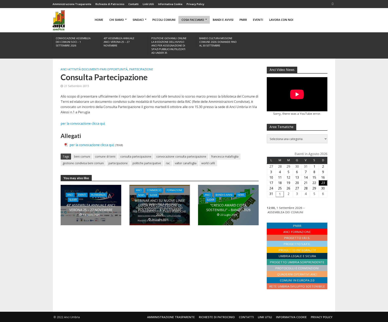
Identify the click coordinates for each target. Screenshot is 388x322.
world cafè (208, 163)
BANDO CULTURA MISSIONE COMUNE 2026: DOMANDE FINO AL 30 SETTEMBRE (218, 41)
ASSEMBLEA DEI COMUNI (285, 212)
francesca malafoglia (224, 156)
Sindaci (138, 20)
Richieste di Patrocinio (109, 4)
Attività (74, 69)
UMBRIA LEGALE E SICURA (297, 256)
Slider (73, 199)
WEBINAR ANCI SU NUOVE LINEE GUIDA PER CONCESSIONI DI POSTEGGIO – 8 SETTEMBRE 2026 (160, 207)
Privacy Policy (195, 4)
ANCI (64, 69)
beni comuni (82, 156)
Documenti (90, 69)
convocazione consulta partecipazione (181, 156)
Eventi (258, 20)
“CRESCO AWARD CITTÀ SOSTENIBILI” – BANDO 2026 (228, 207)
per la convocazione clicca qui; (83, 123)
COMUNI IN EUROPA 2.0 (297, 280)
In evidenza (98, 195)
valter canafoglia (185, 163)
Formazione (174, 190)
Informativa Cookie (170, 4)
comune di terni (105, 156)
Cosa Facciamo (192, 20)
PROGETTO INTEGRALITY (297, 250)
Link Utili (148, 4)
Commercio (154, 190)
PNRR (243, 20)
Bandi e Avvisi (223, 20)
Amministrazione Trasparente (72, 4)
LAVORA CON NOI (281, 20)
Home (99, 20)
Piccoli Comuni (163, 20)
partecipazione (118, 163)
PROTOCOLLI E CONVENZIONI (297, 268)
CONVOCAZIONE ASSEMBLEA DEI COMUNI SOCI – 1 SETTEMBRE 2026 (73, 41)
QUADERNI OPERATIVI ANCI (297, 274)
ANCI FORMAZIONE (297, 232)
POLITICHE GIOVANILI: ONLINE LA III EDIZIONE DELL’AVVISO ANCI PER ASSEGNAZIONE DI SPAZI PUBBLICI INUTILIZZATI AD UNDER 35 (169, 45)
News (141, 195)
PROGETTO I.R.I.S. (297, 238)
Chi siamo (116, 20)
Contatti (133, 4)
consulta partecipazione (135, 156)
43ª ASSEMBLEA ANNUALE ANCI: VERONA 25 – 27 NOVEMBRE (119, 41)
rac (168, 163)
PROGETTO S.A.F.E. (297, 244)
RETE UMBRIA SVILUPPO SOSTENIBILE (297, 286)
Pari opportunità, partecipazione (126, 69)
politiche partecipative (147, 163)
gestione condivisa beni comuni (83, 163)
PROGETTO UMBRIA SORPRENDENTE (297, 262)
